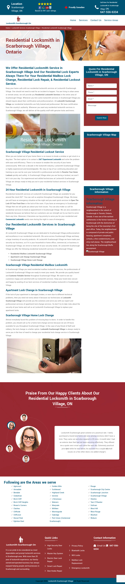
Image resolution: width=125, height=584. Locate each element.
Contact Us (95, 20)
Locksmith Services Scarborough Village (26, 28)
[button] (26, 459)
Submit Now (101, 118)
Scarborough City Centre (100, 489)
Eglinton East (19, 521)
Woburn (94, 518)
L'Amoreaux (56, 499)
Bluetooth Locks (78, 550)
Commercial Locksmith (15, 219)
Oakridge (55, 515)
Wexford (94, 515)
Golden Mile (57, 486)
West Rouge (95, 511)
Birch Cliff (17, 499)
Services (83, 20)
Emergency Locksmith (80, 568)
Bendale (17, 492)
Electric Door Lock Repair (54, 560)
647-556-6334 (109, 12)
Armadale (17, 489)
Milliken (55, 508)
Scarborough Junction (99, 492)
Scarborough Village (99, 496)
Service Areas (111, 20)
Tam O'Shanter (96, 502)
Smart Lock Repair (54, 566)
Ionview (55, 496)
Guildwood (56, 489)
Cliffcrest (17, 515)
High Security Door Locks (54, 547)
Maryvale (55, 505)
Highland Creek (58, 492)
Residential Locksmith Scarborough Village (57, 28)
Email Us (101, 545)
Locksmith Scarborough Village (60, 581)
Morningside (57, 511)
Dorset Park (18, 518)
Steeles (94, 499)
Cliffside (17, 511)
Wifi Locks (76, 555)
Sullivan (94, 505)
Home (73, 20)
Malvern (55, 502)
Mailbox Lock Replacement (77, 562)
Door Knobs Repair (54, 571)
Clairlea (17, 508)
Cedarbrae (18, 496)
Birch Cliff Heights (21, 502)
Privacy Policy (77, 546)
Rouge (93, 486)
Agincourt (17, 486)
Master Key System (55, 553)
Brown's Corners (20, 505)
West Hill (94, 508)
